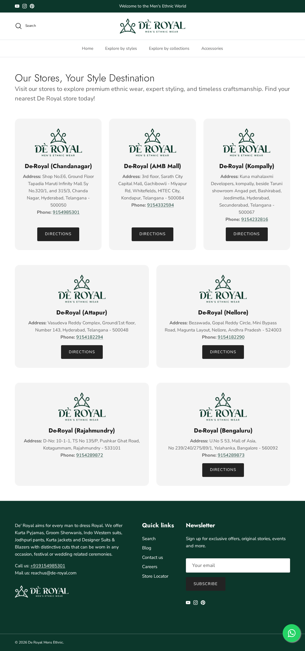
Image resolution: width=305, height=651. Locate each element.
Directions (58, 234)
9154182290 (231, 337)
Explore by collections (169, 48)
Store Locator (155, 576)
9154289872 (89, 455)
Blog (146, 548)
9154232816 (254, 219)
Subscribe (206, 584)
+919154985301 (47, 566)
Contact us (152, 557)
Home (87, 48)
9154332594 (160, 205)
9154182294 (89, 337)
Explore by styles (121, 48)
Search (149, 539)
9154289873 (231, 455)
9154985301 (66, 212)
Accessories (212, 48)
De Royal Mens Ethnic (45, 642)
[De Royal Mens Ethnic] (152, 26)
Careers (149, 567)
